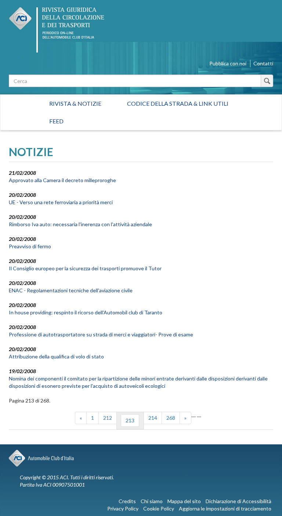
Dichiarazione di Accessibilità (238, 501)
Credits (127, 501)
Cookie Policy (158, 508)
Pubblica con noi (227, 63)
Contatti (263, 63)
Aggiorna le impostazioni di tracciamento (225, 508)
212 (107, 418)
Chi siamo (152, 501)
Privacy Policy (122, 508)
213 (130, 420)
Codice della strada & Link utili (177, 103)
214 (152, 418)
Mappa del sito (184, 501)
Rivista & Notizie (75, 103)
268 (170, 418)
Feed (56, 121)
